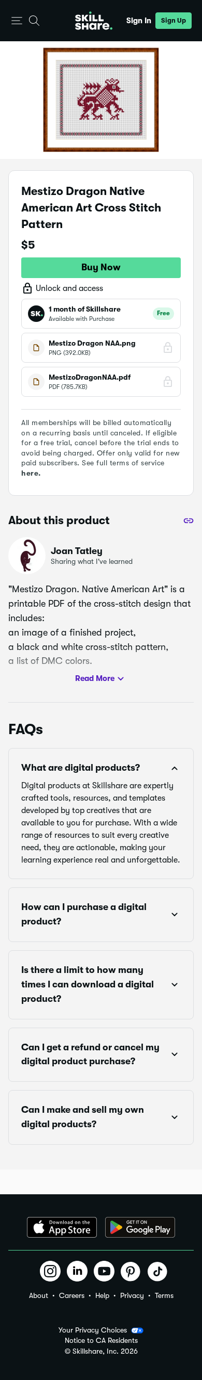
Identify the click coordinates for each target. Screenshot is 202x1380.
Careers (71, 1295)
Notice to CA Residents (101, 1340)
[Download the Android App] (140, 1227)
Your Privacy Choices (93, 1330)
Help (102, 1295)
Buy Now (101, 267)
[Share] (188, 520)
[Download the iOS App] (62, 1227)
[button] (16, 20)
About (38, 1295)
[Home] (93, 20)
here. (31, 473)
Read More (94, 678)
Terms (164, 1295)
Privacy (132, 1295)
